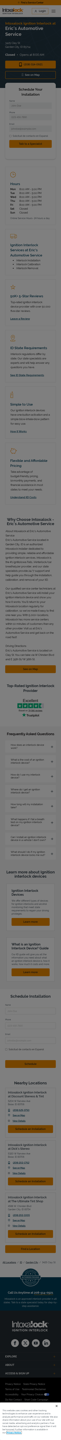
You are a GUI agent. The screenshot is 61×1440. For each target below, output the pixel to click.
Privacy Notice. (14, 1432)
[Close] (56, 1406)
